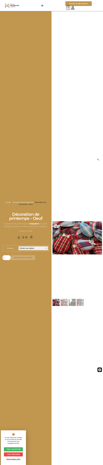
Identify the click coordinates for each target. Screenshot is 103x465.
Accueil (8, 202)
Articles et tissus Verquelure (23, 202)
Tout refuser (13, 454)
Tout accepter (13, 449)
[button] (42, 5)
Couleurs (10, 248)
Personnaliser (13, 459)
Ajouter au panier (23, 258)
